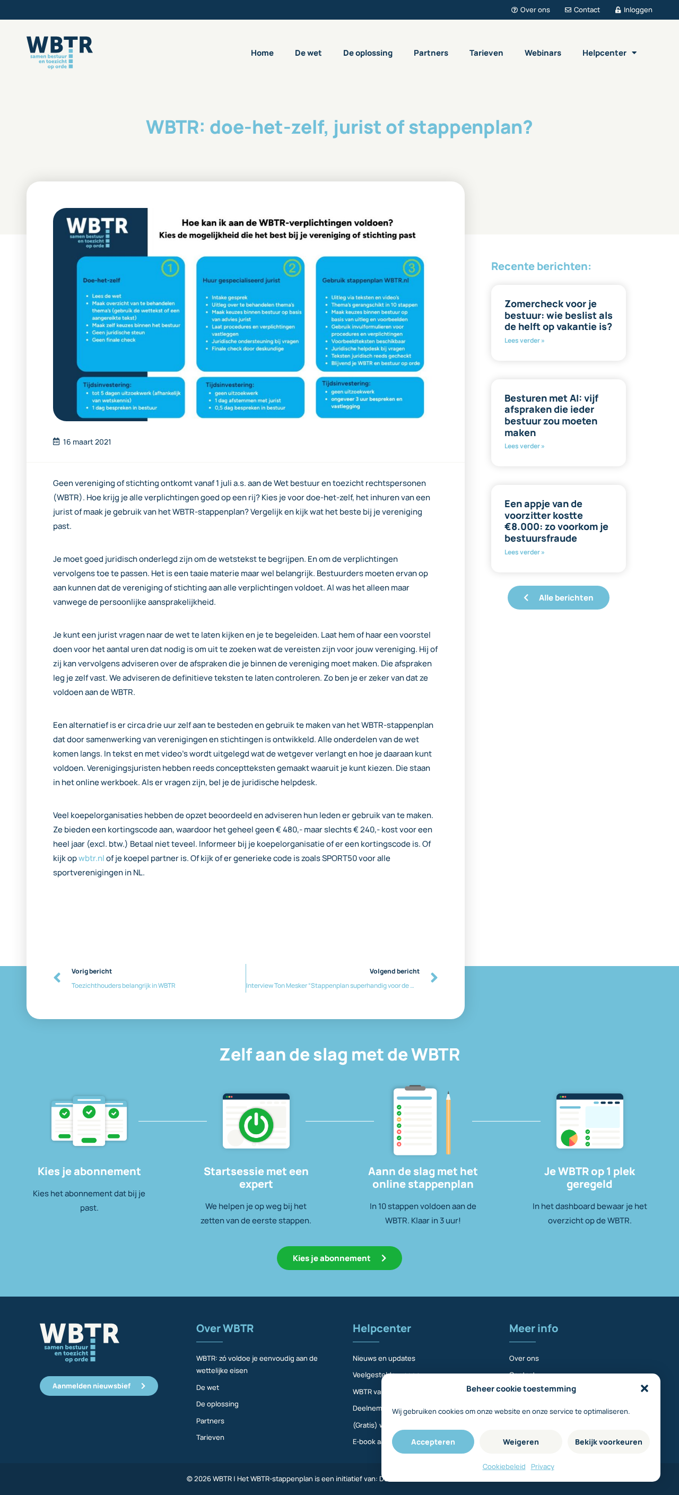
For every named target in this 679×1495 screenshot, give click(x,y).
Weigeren (521, 1442)
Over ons (524, 1358)
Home (262, 52)
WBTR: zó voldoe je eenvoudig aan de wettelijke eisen (257, 1364)
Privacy (542, 1466)
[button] (644, 1388)
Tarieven (486, 52)
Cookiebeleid (504, 1466)
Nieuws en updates (384, 1358)
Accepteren (433, 1442)
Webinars (543, 52)
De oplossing (368, 52)
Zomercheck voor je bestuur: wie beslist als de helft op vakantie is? (558, 315)
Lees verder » (524, 340)
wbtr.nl (92, 858)
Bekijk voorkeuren (608, 1442)
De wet (308, 52)
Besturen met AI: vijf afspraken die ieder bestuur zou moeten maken (551, 415)
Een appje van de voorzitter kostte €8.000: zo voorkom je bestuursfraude (556, 520)
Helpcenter (604, 52)
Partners (431, 52)
